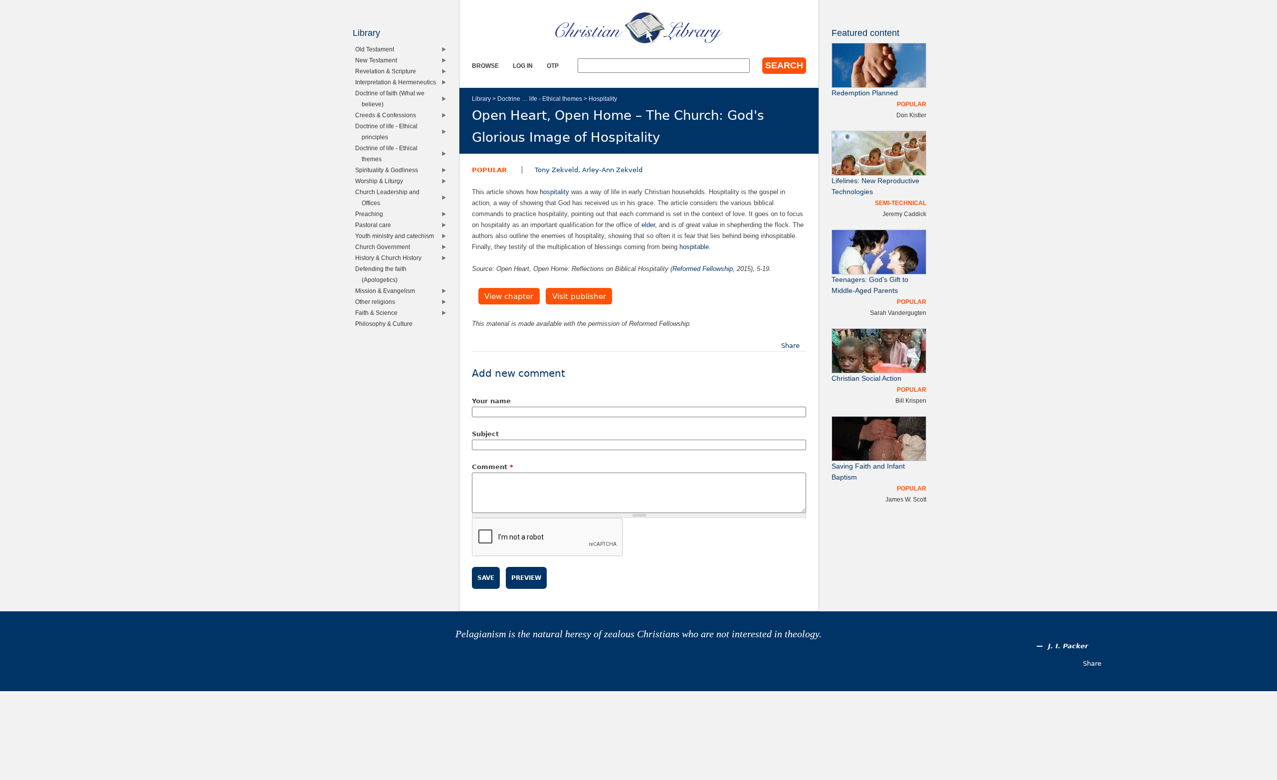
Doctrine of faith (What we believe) (392, 98)
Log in (523, 65)
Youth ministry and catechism (396, 236)
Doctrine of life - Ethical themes (388, 153)
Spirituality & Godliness (389, 170)
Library (481, 98)
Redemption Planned (865, 93)
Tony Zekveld (556, 170)
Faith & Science (378, 312)
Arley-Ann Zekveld (612, 170)
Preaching (371, 214)
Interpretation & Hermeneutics (397, 82)
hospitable (694, 247)
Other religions (377, 301)
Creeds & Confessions (388, 115)
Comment (492, 467)
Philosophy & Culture (386, 323)
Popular (489, 170)
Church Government (385, 247)
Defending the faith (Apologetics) (383, 274)
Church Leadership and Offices (389, 197)
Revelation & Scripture (388, 71)
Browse (485, 65)
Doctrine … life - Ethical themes (539, 98)
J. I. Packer (1068, 646)
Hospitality (603, 98)
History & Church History (390, 258)
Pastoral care (375, 225)
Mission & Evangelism (387, 290)
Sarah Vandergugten (898, 312)
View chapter (508, 296)
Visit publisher (579, 296)
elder (648, 225)
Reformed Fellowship (702, 268)
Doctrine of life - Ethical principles (388, 131)
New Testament (378, 60)
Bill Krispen (910, 400)
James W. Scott (905, 499)
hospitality (554, 192)
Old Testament (377, 49)
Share (790, 345)
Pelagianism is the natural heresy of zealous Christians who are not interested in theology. (638, 634)
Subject (485, 434)
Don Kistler (911, 115)
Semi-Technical (900, 203)
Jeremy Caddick (904, 214)
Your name (491, 401)
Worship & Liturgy (381, 181)
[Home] (639, 27)
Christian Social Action (866, 378)
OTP (553, 65)
